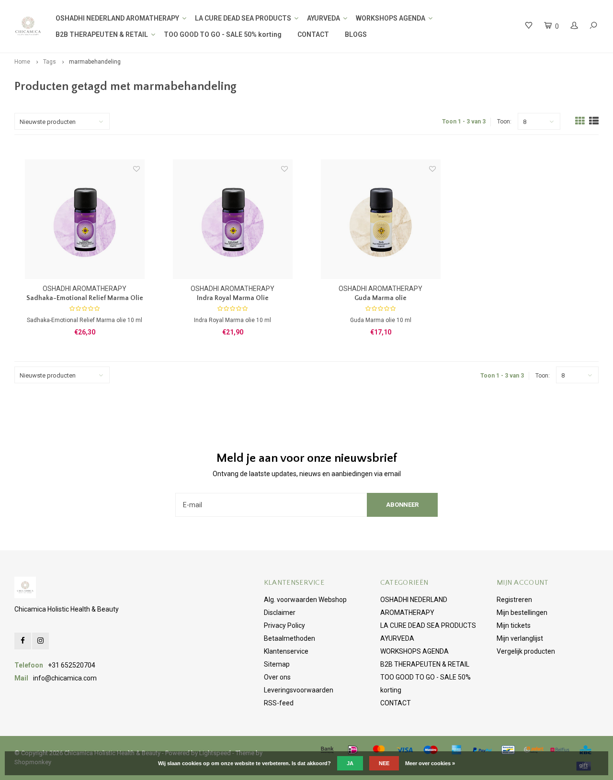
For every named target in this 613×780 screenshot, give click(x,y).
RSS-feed (279, 703)
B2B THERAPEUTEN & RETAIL (102, 34)
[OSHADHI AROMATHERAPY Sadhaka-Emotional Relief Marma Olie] (85, 219)
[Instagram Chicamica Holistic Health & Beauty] (40, 641)
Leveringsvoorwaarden (298, 690)
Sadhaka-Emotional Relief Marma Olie (84, 298)
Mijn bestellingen (522, 612)
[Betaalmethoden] (327, 750)
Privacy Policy (284, 625)
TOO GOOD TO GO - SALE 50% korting (223, 34)
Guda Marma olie (380, 298)
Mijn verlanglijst (520, 638)
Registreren (514, 599)
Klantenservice (286, 651)
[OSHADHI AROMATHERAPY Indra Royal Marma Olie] (233, 219)
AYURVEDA (323, 18)
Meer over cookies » (430, 763)
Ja (350, 763)
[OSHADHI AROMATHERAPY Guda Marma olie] (381, 219)
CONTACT (313, 34)
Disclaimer (279, 612)
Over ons (277, 677)
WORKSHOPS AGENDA (390, 18)
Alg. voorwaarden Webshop (305, 599)
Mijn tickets (514, 625)
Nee (384, 763)
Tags (49, 61)
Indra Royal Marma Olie (233, 298)
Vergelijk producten (526, 651)
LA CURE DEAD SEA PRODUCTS (243, 18)
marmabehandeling (95, 61)
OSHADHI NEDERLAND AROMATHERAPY (117, 18)
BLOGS (356, 34)
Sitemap (277, 664)
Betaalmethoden (289, 638)
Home (22, 61)
